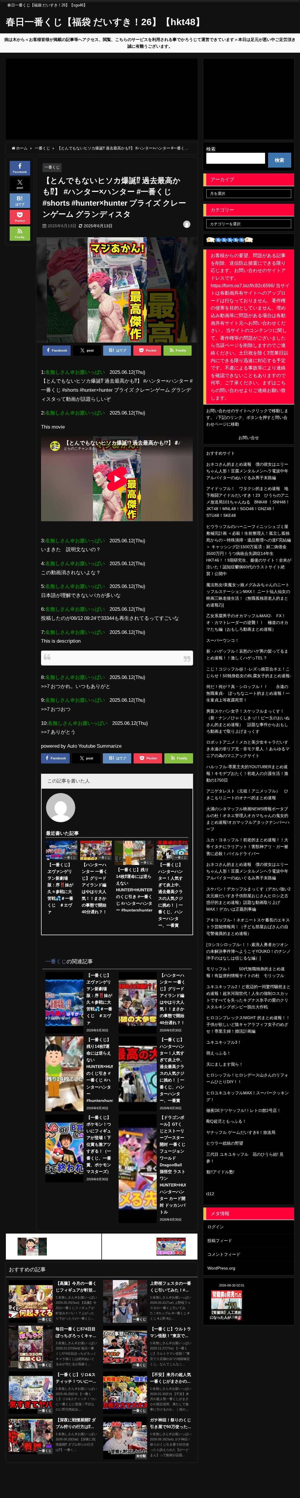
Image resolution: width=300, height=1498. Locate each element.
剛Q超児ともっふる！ (226, 1121)
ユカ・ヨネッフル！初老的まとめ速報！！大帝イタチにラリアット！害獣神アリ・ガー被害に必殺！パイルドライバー (247, 846)
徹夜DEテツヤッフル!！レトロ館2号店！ (243, 1110)
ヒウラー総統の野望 (224, 1143)
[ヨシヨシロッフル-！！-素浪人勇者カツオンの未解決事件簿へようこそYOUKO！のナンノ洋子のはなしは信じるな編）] (248, 951)
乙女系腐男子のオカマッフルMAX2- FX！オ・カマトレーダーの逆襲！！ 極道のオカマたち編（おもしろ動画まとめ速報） (247, 622)
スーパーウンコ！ (222, 640)
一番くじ (52, 167)
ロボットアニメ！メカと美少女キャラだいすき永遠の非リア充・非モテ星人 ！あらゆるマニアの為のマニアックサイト (247, 749)
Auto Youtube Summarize (94, 745)
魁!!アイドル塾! (220, 1172)
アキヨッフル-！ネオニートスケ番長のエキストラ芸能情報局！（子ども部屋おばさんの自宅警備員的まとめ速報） (248, 926)
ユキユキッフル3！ (223, 1042)
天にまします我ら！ (224, 1064)
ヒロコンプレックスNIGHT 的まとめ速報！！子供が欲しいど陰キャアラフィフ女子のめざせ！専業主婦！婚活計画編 (248, 1024)
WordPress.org (221, 1268)
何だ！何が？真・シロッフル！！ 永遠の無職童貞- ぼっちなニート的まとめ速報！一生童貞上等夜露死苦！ (248, 693)
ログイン (215, 1227)
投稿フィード (219, 1241)
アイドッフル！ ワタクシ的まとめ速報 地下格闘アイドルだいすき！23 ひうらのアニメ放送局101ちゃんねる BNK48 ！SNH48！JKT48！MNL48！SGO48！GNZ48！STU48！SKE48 (248, 501)
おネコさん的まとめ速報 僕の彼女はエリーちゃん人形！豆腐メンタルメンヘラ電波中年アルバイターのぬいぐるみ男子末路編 (247, 471)
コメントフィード (223, 1254)
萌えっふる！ (218, 1053)
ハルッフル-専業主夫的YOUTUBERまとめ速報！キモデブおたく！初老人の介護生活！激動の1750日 (247, 773)
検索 (211, 149)
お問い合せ (248, 438)
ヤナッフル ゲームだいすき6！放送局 (240, 1132)
